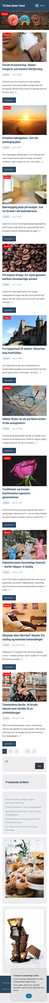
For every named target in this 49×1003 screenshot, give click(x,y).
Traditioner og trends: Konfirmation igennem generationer (16, 493)
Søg (6, 761)
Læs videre (8, 100)
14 (28, 751)
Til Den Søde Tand (13, 5)
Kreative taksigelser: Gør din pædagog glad (23, 807)
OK (29, 996)
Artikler (6, 74)
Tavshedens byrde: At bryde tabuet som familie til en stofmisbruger (20, 708)
